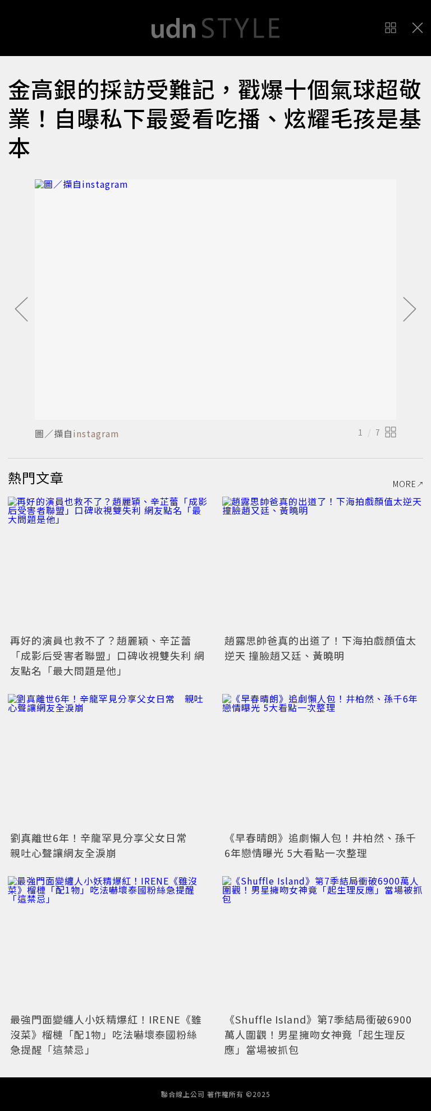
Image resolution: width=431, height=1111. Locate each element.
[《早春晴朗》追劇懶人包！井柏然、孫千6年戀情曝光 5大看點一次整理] (322, 761)
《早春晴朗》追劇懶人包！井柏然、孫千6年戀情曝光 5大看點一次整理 (320, 845)
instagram (96, 433)
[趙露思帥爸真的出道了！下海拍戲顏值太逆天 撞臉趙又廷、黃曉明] (322, 564)
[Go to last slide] (21, 310)
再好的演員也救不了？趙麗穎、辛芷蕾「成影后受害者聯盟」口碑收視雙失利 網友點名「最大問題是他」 (107, 655)
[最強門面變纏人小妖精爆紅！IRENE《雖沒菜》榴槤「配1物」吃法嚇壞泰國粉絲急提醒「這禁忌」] (108, 943)
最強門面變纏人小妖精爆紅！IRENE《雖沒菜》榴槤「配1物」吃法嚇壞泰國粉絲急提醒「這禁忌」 (106, 1034)
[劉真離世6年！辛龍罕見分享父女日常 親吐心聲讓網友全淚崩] (108, 761)
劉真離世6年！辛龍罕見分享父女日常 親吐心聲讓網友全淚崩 (104, 845)
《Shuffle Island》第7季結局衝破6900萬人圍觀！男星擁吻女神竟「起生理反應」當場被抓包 (318, 1034)
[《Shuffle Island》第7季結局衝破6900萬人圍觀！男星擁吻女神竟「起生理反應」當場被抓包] (322, 943)
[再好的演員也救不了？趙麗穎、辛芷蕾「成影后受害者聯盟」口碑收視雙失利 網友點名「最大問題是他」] (108, 564)
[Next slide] (409, 310)
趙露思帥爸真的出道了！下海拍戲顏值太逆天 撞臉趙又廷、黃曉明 (320, 648)
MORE (404, 484)
